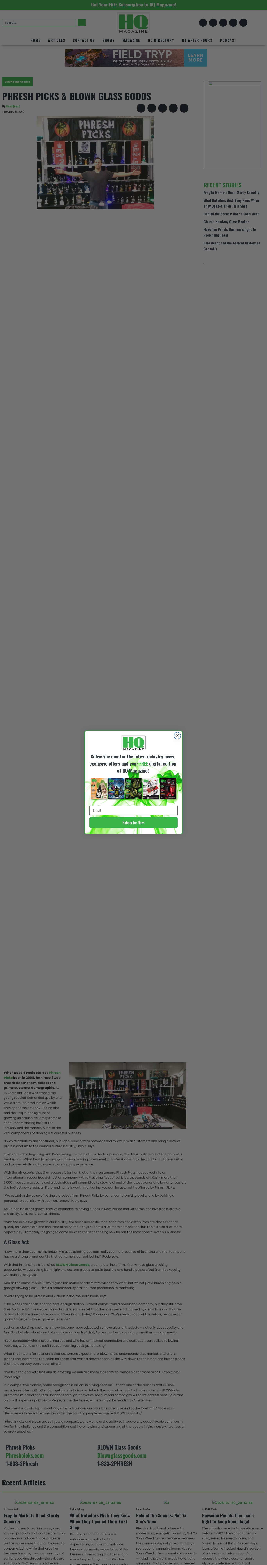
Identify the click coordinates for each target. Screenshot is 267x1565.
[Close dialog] (177, 735)
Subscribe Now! (133, 823)
